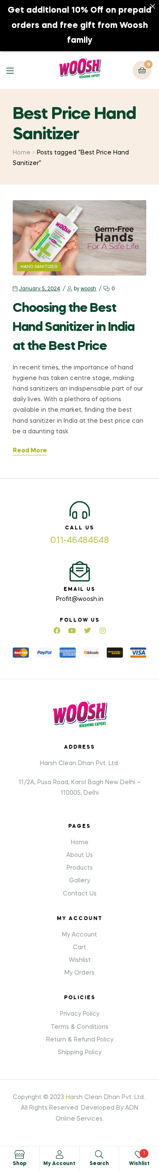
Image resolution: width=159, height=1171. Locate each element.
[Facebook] (56, 630)
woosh (88, 289)
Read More (30, 451)
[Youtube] (72, 630)
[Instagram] (102, 630)
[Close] (152, 6)
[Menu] (16, 70)
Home (22, 153)
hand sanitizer (39, 267)
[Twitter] (87, 630)
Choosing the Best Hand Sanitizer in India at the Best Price (73, 327)
